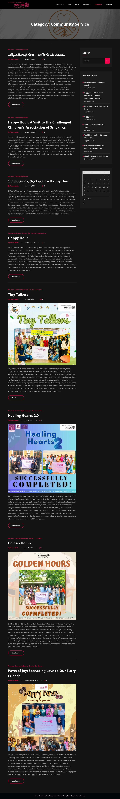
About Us (59, 5)
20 (96, 187)
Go (107, 61)
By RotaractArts (13, 59)
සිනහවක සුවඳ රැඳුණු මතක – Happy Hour (39, 181)
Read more (16, 104)
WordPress (52, 796)
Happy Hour (18, 237)
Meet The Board (73, 5)
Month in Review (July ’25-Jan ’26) (96, 156)
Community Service (21, 50)
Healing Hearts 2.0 (23, 415)
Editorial (86, 5)
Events (108, 5)
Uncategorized (41, 233)
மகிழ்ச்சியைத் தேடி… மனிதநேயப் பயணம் (36, 54)
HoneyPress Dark (68, 796)
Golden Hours (19, 543)
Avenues (98, 5)
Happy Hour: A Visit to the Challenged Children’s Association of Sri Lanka (93, 95)
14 (100, 183)
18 (88, 187)
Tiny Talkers (18, 294)
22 (104, 187)
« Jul (83, 203)
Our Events (31, 233)
